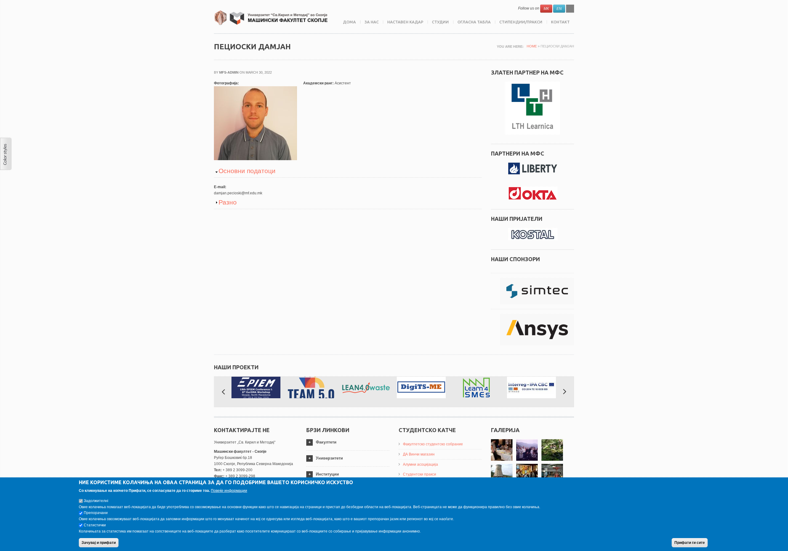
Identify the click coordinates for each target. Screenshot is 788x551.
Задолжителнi (96, 500)
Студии (440, 22)
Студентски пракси (419, 474)
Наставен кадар (405, 22)
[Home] (271, 18)
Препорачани (96, 513)
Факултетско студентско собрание (433, 444)
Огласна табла (474, 22)
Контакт (560, 22)
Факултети (326, 442)
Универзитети (329, 458)
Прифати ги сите (689, 543)
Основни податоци (247, 170)
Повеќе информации (229, 490)
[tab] (347, 442)
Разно (228, 202)
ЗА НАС (371, 22)
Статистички (95, 525)
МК (546, 8)
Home (532, 46)
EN (559, 8)
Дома (349, 22)
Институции (327, 474)
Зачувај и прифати (99, 543)
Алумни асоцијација (420, 464)
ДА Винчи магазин (419, 454)
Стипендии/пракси (520, 22)
